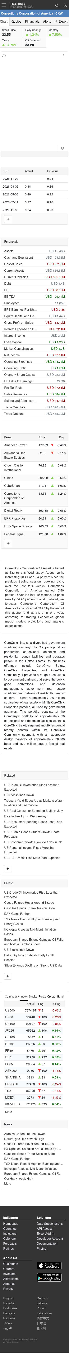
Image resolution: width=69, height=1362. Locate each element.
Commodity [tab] (12, 996)
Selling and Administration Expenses (21, 400)
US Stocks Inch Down (19, 795)
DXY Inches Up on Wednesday (25, 816)
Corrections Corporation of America (14, 498)
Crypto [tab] (51, 996)
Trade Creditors (14, 407)
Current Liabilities (16, 277)
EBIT (7, 290)
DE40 (9, 1044)
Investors (9, 1273)
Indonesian (44, 1313)
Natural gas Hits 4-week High (24, 1138)
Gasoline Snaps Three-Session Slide (29, 908)
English (8, 1298)
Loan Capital (13, 342)
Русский (9, 1318)
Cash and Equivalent (18, 257)
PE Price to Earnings (18, 381)
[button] (65, 6)
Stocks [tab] (33, 996)
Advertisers (11, 1278)
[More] (7, 869)
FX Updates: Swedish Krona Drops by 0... (32, 1148)
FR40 (9, 1050)
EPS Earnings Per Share (21, 309)
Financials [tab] (32, 21)
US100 (10, 1023)
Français (9, 1313)
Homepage (10, 1223)
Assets (8, 251)
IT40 (8, 1057)
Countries (9, 1228)
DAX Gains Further (17, 913)
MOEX (9, 1097)
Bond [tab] (60, 996)
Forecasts (10, 1243)
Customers (10, 1264)
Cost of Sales (13, 264)
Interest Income (14, 335)
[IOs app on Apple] (49, 1266)
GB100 (10, 1037)
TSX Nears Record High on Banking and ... (33, 1163)
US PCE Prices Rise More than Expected (32, 857)
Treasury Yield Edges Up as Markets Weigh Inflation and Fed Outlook (33, 802)
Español (9, 1303)
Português (10, 1308)
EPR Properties (14, 518)
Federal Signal (14, 534)
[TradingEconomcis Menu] (5, 5)
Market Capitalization (18, 348)
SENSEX (11, 1084)
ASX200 (11, 1070)
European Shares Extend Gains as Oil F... (32, 1173)
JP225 (9, 1030)
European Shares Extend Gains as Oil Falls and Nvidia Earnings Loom (33, 941)
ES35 (9, 1064)
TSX (8, 1090)
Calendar (9, 1238)
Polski (41, 1308)
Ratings (8, 1248)
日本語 (41, 1323)
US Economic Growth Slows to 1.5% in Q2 (33, 842)
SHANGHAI (13, 1077)
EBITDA (9, 296)
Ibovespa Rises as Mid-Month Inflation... (31, 1168)
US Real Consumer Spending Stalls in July (33, 810)
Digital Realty (13, 510)
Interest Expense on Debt (21, 329)
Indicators (9, 1233)
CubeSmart (12, 485)
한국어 (41, 1328)
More (8, 1112)
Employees (12, 303)
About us (9, 1283)
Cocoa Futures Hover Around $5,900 (29, 902)
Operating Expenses (18, 361)
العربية (7, 1328)
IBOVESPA (13, 1104)
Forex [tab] (42, 996)
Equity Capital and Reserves (21, 316)
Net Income (12, 355)
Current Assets (14, 270)
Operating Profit (14, 368)
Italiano (42, 1303)
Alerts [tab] (47, 21)
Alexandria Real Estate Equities (15, 455)
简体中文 (43, 1318)
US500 (10, 1010)
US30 (9, 1017)
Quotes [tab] (16, 21)
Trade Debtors (14, 413)
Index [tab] (24, 996)
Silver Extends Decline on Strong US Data (33, 965)
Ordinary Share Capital (19, 374)
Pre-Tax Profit (13, 387)
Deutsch (42, 1298)
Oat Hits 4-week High (18, 1178)
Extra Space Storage (18, 526)
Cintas (8, 478)
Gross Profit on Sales (18, 322)
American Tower (15, 445)
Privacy (8, 1288)
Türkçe (7, 1323)
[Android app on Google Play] (49, 1278)
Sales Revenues (15, 394)
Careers (8, 1268)
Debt (7, 283)
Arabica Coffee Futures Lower (24, 1134)
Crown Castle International (13, 467)
